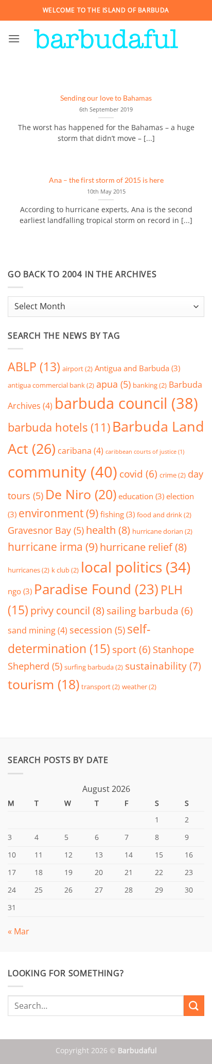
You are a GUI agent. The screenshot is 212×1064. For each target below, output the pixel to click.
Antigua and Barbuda (137, 368)
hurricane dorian (162, 531)
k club (65, 570)
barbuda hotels (59, 427)
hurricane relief (143, 547)
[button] (14, 38)
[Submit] (194, 1005)
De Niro (80, 494)
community (62, 472)
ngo (20, 591)
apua (113, 384)
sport (131, 649)
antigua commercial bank (51, 385)
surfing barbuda (93, 667)
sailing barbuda (150, 610)
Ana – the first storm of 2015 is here (106, 180)
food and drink (164, 514)
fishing (117, 514)
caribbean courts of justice (144, 451)
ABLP (34, 367)
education (141, 496)
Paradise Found (96, 589)
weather (139, 686)
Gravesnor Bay (46, 530)
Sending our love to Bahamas (106, 98)
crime (173, 475)
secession (97, 630)
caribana (80, 450)
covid (138, 473)
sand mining (37, 630)
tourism (43, 684)
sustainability (163, 666)
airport (77, 368)
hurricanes (28, 570)
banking (150, 385)
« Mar (18, 931)
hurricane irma (53, 546)
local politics (135, 567)
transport (100, 686)
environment (58, 513)
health (108, 530)
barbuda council (126, 403)
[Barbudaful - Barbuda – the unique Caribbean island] (106, 39)
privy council (67, 610)
